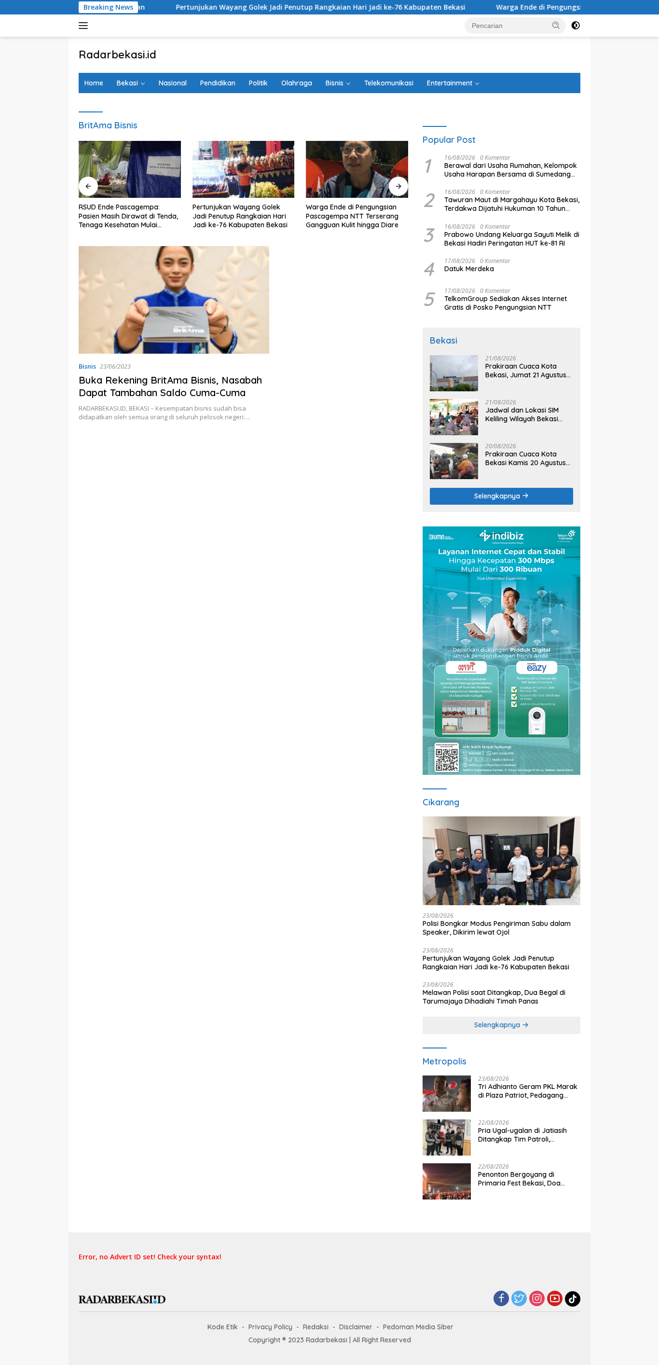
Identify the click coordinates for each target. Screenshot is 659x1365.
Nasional (173, 83)
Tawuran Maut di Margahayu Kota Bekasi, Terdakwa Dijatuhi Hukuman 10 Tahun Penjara (511, 204)
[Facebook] (501, 1299)
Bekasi (127, 83)
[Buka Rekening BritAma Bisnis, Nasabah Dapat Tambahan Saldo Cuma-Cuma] (174, 299)
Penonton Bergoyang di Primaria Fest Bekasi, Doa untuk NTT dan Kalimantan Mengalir (521, 1178)
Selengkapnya (498, 496)
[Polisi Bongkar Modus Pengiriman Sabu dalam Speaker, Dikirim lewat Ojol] (501, 860)
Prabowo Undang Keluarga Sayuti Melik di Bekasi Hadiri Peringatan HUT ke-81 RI (511, 239)
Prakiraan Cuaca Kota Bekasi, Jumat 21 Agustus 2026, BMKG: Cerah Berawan (525, 370)
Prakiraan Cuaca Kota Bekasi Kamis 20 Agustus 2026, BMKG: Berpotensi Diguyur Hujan (525, 458)
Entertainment (449, 83)
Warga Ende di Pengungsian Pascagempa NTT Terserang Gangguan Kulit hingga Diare (352, 216)
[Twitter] (519, 1299)
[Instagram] (537, 1299)
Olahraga (296, 83)
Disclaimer (355, 1327)
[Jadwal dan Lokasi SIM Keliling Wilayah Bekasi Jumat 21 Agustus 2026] (454, 417)
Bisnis (334, 83)
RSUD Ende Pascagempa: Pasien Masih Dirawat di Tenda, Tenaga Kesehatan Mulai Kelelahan (128, 216)
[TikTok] (572, 1299)
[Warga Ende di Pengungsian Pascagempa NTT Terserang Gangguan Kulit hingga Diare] (357, 169)
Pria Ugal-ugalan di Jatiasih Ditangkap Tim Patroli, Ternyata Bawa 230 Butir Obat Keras (527, 1135)
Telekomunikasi (388, 83)
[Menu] (85, 25)
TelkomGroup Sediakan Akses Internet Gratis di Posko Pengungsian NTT (505, 303)
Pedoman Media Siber (418, 1327)
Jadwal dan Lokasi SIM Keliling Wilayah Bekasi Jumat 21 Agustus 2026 (522, 414)
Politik (258, 83)
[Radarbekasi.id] (122, 1298)
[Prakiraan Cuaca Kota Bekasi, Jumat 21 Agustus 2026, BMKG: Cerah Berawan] (454, 373)
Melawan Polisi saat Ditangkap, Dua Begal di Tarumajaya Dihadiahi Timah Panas (494, 997)
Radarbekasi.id (117, 54)
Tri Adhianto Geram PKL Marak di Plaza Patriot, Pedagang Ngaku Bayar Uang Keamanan (527, 1091)
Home (93, 83)
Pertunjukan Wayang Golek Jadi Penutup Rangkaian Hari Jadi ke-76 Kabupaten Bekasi (276, 7)
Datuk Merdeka (469, 268)
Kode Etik (222, 1327)
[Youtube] (555, 1299)
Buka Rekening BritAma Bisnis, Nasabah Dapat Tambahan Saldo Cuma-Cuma (170, 386)
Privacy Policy (270, 1327)
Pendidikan (217, 83)
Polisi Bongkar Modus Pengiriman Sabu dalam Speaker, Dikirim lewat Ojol (497, 928)
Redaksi (316, 1327)
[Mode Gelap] (575, 25)
